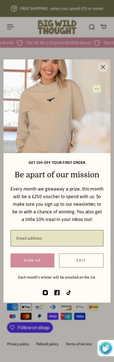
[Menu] (10, 26)
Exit (81, 260)
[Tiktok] (69, 293)
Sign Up (32, 260)
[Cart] (103, 26)
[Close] (103, 67)
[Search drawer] (92, 26)
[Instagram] (45, 293)
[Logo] (57, 27)
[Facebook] (57, 293)
